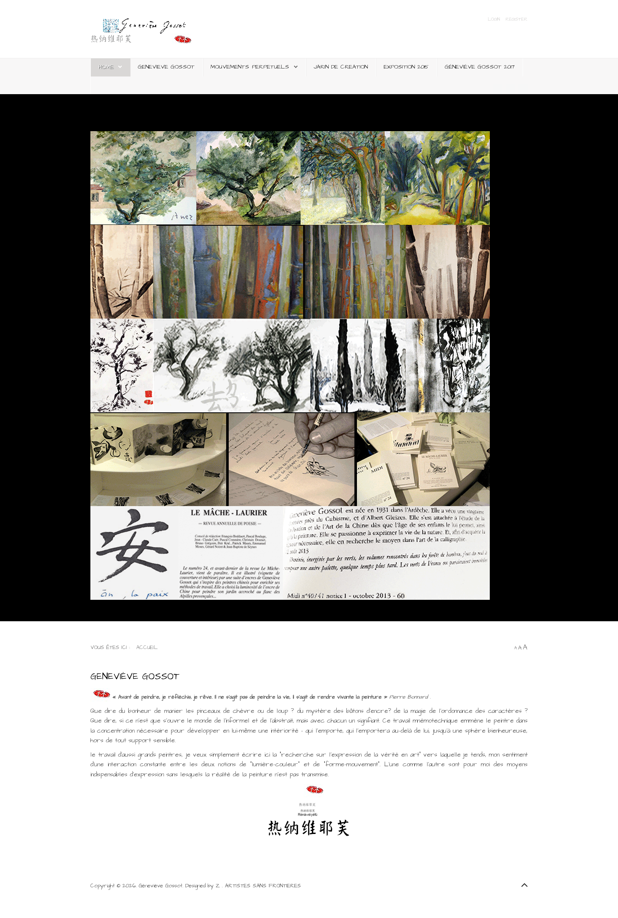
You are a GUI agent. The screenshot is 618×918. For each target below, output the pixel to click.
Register (516, 19)
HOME (106, 67)
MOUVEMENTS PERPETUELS (250, 67)
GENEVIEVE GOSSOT (166, 67)
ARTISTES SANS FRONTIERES (263, 885)
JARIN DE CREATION (341, 67)
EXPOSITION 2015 (406, 67)
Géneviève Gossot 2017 (480, 67)
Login (495, 19)
